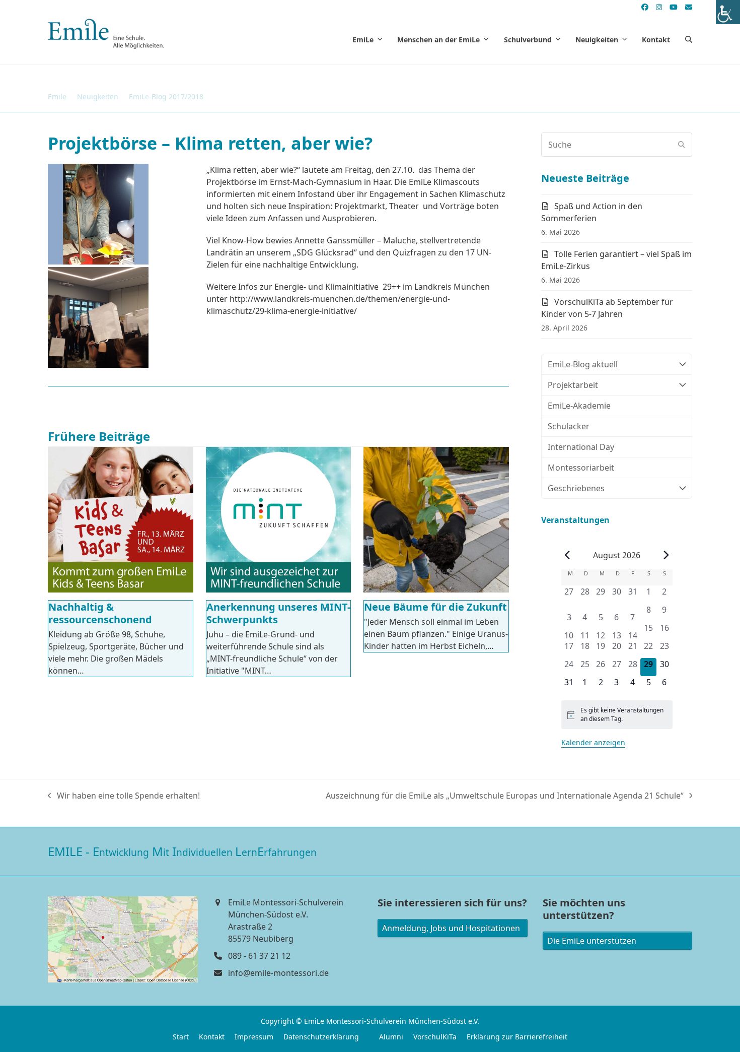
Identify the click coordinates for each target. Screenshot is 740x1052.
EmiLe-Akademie (579, 405)
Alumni (391, 1036)
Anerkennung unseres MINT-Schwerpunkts (278, 613)
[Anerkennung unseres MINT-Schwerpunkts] (278, 520)
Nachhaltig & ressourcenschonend (100, 613)
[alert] (617, 714)
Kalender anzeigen (593, 742)
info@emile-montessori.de (278, 972)
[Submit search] (681, 145)
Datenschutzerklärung (321, 1036)
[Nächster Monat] (666, 555)
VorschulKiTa (435, 1036)
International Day (581, 446)
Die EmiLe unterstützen (591, 940)
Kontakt (212, 1036)
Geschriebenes (576, 488)
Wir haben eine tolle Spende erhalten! (124, 796)
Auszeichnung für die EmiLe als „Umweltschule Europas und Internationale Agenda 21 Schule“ (505, 796)
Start (181, 1036)
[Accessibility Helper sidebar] (728, 12)
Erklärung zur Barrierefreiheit (517, 1036)
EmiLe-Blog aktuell (583, 364)
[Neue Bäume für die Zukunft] (436, 520)
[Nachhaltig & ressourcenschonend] (120, 520)
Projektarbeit (573, 384)
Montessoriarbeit (581, 467)
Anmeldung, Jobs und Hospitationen (451, 928)
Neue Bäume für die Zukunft (435, 607)
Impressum (254, 1036)
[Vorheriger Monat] (567, 555)
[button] (689, 39)
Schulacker (568, 426)
